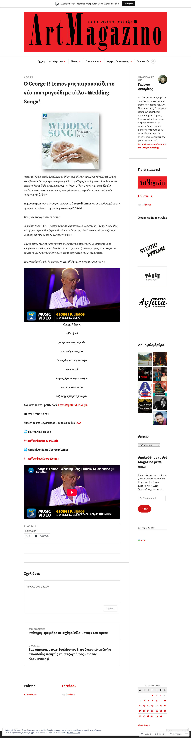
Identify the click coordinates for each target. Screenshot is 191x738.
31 (161, 716)
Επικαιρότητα (92, 61)
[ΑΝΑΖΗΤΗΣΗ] (153, 61)
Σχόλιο (110, 608)
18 (165, 705)
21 (148, 711)
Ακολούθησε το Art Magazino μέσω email (152, 462)
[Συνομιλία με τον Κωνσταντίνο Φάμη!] (160, 418)
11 (165, 700)
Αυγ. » (147, 725)
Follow (144, 509)
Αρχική (41, 61)
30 (156, 716)
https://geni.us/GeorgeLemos (41, 458)
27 (144, 716)
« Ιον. (140, 725)
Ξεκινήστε (128, 4)
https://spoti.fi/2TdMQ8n (73, 405)
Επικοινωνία (143, 61)
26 (140, 716)
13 (144, 705)
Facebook (69, 686)
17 (161, 705)
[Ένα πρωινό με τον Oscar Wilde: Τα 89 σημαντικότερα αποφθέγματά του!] (160, 403)
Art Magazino (56, 61)
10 (161, 700)
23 (157, 711)
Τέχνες (74, 61)
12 (140, 705)
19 (140, 711)
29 (152, 716)
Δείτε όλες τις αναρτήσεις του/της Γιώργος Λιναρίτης (152, 146)
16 (156, 705)
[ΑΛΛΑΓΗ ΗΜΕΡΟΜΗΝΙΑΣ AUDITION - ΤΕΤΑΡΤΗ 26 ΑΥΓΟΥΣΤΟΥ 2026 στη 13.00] (145, 406)
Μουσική (28, 77)
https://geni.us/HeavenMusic (41, 440)
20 (144, 711)
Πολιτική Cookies (73, 733)
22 (152, 711)
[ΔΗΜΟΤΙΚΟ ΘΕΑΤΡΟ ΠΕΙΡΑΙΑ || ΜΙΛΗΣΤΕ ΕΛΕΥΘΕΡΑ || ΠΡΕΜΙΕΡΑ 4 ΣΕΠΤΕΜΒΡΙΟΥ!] (160, 374)
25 (165, 711)
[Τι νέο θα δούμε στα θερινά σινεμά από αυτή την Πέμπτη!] (145, 359)
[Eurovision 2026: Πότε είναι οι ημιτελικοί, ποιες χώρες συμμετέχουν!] (160, 359)
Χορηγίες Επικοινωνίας (118, 61)
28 (148, 716)
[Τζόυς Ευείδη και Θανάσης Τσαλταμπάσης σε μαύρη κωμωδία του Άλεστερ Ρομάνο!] (145, 374)
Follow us (145, 196)
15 (152, 705)
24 (161, 711)
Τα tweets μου (30, 694)
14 (148, 705)
